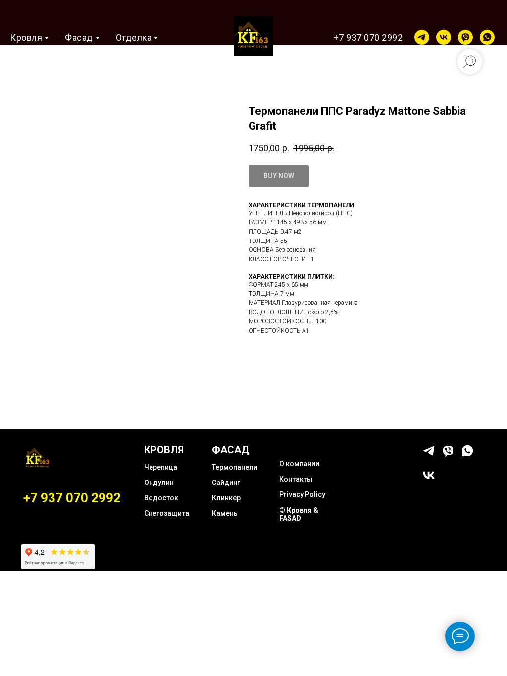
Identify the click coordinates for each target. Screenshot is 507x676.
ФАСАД (230, 450)
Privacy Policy (302, 494)
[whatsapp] (487, 37)
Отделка (134, 37)
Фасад (79, 37)
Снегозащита (166, 513)
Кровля (26, 37)
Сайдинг (226, 482)
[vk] (443, 37)
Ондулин (159, 482)
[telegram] (421, 37)
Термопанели (234, 467)
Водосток (161, 498)
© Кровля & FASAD (298, 514)
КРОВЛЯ (164, 450)
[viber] (465, 37)
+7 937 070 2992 (368, 37)
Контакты (295, 479)
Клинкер (226, 498)
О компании (299, 464)
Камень (225, 513)
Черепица (160, 467)
